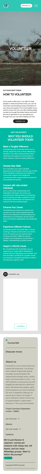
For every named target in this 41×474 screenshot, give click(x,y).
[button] (8, 458)
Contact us (10, 434)
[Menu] (36, 6)
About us (9, 424)
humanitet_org (13, 274)
